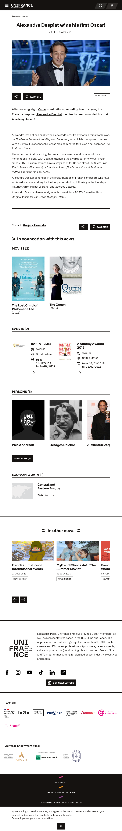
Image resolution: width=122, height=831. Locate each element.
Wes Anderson (23, 445)
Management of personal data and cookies (61, 802)
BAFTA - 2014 (41, 344)
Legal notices (61, 782)
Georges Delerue (65, 186)
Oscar (42, 109)
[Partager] (16, 96)
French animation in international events (27, 567)
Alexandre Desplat (49, 114)
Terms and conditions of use (61, 792)
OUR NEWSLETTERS (63, 682)
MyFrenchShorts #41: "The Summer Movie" (76, 567)
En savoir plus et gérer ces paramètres (32, 818)
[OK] (61, 826)
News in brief (102, 96)
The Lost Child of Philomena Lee (24, 307)
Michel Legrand (39, 186)
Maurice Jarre (20, 186)
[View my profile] (112, 6)
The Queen (58, 305)
